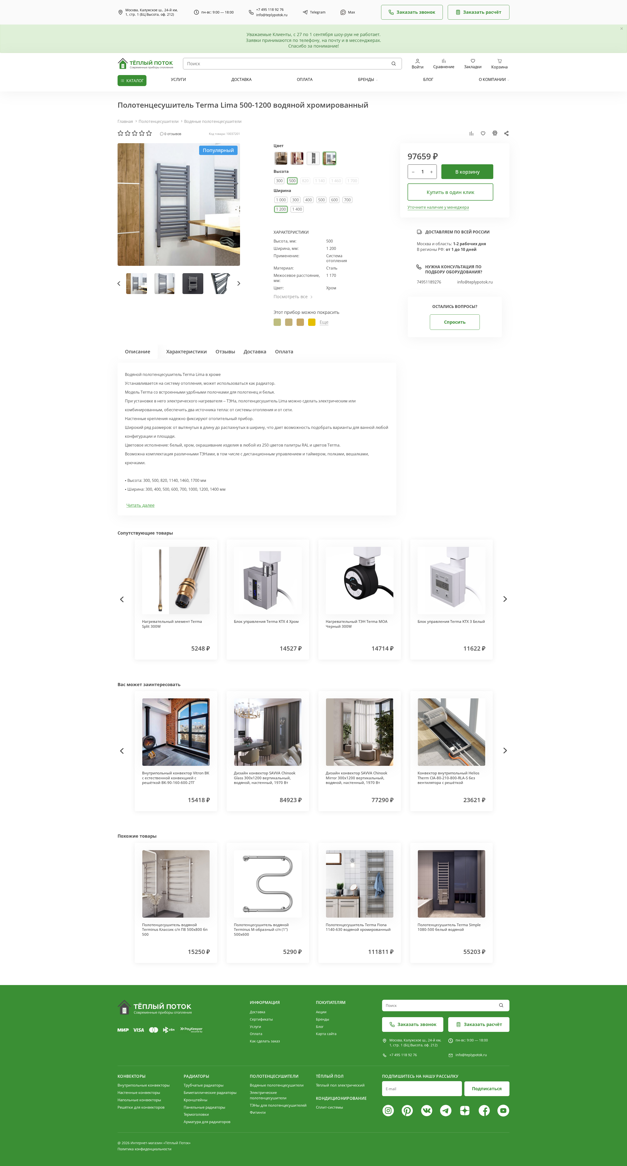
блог (428, 79)
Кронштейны (195, 1099)
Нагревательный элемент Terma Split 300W (172, 624)
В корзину (467, 171)
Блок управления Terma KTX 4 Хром (266, 621)
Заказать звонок (416, 12)
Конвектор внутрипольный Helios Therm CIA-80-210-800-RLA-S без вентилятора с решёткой (448, 777)
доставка (241, 79)
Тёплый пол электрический (340, 1085)
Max (351, 12)
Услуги (255, 1026)
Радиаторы (196, 1076)
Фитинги (258, 1112)
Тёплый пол (330, 1076)
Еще (324, 322)
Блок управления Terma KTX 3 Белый (451, 621)
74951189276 (429, 282)
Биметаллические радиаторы (210, 1092)
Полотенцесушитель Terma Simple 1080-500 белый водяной (449, 927)
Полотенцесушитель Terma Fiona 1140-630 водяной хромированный (358, 927)
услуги (178, 79)
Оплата (284, 351)
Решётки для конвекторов (141, 1107)
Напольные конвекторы (139, 1099)
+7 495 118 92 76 (270, 9)
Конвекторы (131, 1076)
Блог (320, 1026)
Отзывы (225, 351)
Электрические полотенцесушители (268, 1095)
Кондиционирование (341, 1098)
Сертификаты (261, 1019)
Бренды (366, 79)
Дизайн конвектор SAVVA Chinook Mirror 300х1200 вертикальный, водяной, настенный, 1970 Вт (356, 777)
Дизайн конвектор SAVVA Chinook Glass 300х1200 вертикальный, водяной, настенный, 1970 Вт (264, 777)
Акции (321, 1012)
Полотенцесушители (159, 121)
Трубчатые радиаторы (204, 1085)
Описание (137, 351)
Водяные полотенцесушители (212, 121)
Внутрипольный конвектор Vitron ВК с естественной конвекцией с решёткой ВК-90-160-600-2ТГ (175, 777)
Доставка (255, 351)
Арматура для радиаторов (207, 1121)
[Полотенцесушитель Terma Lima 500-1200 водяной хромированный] (179, 204)
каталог (135, 80)
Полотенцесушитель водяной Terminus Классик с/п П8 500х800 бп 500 (174, 929)
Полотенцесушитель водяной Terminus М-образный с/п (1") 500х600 (261, 929)
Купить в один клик (450, 192)
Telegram (318, 12)
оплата (305, 79)
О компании (492, 79)
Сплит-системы (329, 1107)
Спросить (455, 322)
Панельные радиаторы (204, 1107)
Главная (125, 121)
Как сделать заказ (265, 1041)
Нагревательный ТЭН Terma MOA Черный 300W (356, 624)
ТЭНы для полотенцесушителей (278, 1105)
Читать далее (140, 505)
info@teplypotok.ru (272, 15)
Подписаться (487, 1088)
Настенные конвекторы (139, 1092)
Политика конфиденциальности (144, 1149)
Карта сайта (326, 1033)
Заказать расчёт (482, 12)
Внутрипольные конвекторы (144, 1085)
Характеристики (186, 351)
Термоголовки (196, 1114)
